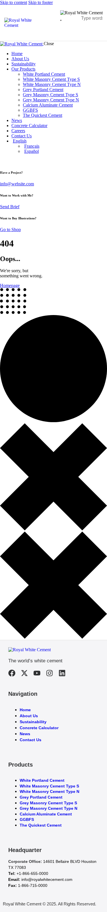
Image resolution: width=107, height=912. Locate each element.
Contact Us (30, 739)
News (25, 733)
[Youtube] (37, 673)
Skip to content (13, 2)
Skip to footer (40, 2)
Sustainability (33, 721)
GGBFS (27, 819)
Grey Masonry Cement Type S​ (48, 803)
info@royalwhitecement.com (46, 879)
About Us (29, 715)
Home (25, 709)
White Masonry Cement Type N (49, 791)
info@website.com (17, 183)
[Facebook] (11, 673)
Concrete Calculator (39, 727)
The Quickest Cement (41, 825)
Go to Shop (10, 229)
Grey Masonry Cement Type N (48, 808)
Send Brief (9, 206)
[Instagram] (49, 673)
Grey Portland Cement (41, 797)
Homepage (10, 285)
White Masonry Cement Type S (49, 786)
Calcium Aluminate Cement (46, 814)
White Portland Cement (42, 780)
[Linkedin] (62, 673)
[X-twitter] (24, 673)
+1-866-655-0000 (32, 873)
